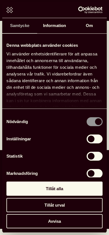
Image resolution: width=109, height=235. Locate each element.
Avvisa (54, 221)
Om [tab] (89, 25)
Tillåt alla (54, 188)
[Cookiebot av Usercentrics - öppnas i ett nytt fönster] (78, 10)
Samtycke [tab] (19, 25)
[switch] (95, 138)
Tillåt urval (54, 205)
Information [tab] (54, 25)
